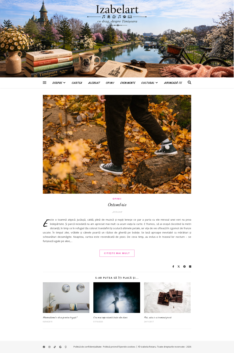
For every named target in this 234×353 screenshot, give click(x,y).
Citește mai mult (117, 253)
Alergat (94, 82)
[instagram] (49, 347)
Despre (57, 82)
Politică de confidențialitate (87, 346)
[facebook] (44, 347)
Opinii (110, 82)
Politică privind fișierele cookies (119, 346)
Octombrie (117, 204)
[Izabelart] (117, 38)
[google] (60, 347)
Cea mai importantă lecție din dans (110, 317)
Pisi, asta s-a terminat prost (158, 317)
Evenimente (127, 82)
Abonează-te (173, 82)
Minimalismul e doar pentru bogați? (60, 317)
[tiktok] (55, 347)
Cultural (147, 82)
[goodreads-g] (65, 347)
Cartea (77, 82)
